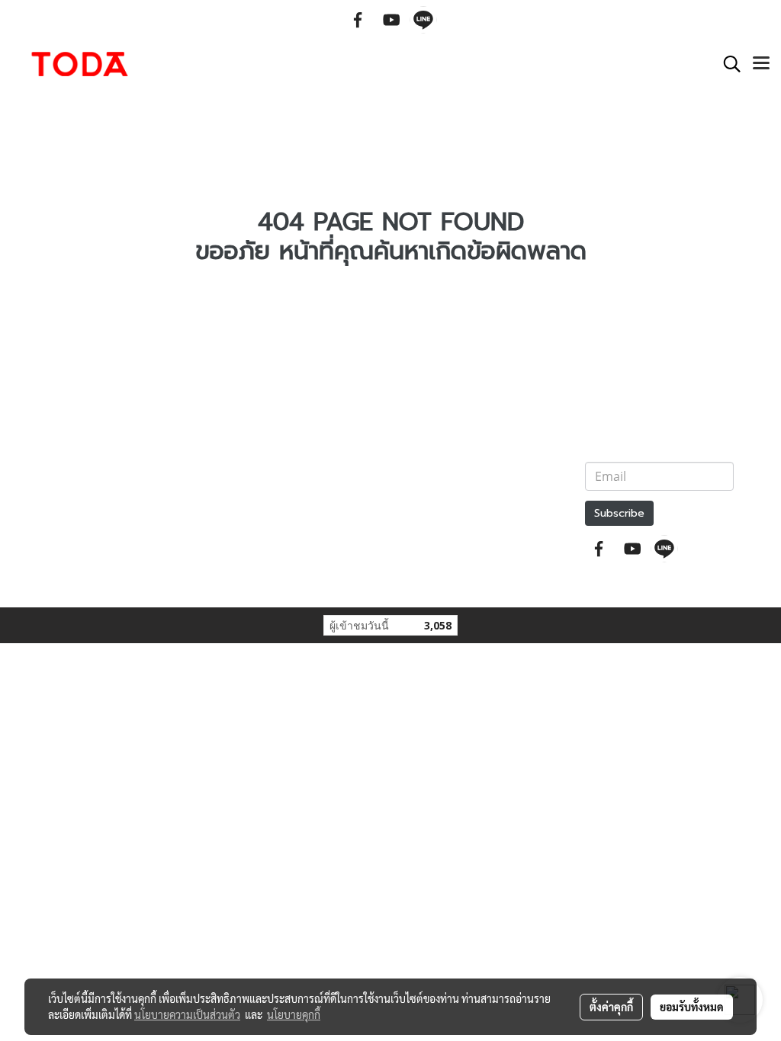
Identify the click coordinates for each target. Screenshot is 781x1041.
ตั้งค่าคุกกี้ (611, 1007)
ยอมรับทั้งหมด (692, 1007)
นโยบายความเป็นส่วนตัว (187, 1014)
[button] (727, 64)
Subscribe (619, 513)
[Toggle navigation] (761, 64)
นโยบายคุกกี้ (293, 1014)
